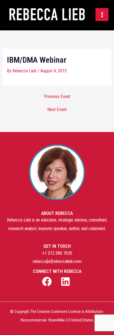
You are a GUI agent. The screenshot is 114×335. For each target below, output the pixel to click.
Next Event (57, 109)
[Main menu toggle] (101, 14)
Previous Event (57, 96)
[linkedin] (66, 281)
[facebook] (47, 281)
